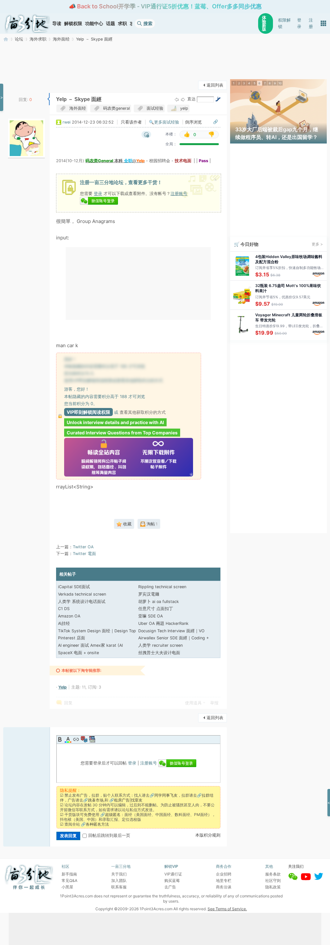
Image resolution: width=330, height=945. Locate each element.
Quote (84, 739)
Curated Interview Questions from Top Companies (122, 432)
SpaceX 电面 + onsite (78, 652)
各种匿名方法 (97, 824)
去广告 (170, 887)
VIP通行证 (173, 874)
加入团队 (119, 880)
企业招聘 (223, 874)
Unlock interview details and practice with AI (115, 422)
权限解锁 (284, 23)
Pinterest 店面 (71, 637)
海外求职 (38, 39)
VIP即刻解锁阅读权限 (88, 412)
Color (68, 739)
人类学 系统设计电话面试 (81, 601)
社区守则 (273, 880)
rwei (67, 122)
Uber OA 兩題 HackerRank (163, 623)
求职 (122, 23)
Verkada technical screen (82, 594)
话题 (110, 23)
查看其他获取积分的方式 (143, 412)
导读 (56, 23)
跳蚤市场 (95, 800)
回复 (68, 702)
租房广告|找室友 (128, 800)
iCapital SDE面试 (74, 586)
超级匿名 (113, 814)
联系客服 (119, 887)
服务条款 (273, 874)
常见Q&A (69, 880)
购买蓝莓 (172, 880)
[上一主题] (176, 99)
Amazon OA (69, 616)
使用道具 (193, 702)
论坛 (19, 39)
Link (76, 739)
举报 (214, 702)
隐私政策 (273, 887)
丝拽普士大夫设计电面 (159, 652)
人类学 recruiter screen (160, 645)
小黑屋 (67, 887)
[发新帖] (16, 84)
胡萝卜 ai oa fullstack (158, 601)
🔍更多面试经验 (164, 122)
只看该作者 (131, 122)
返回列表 (215, 85)
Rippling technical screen (162, 586)
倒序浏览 (193, 122)
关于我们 (119, 874)
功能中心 (94, 23)
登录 (299, 23)
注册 (311, 23)
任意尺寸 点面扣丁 (155, 608)
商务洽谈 (223, 887)
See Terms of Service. (227, 908)
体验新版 (264, 23)
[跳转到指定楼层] (217, 99)
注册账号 (178, 193)
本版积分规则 (207, 835)
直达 (191, 99)
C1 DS (64, 608)
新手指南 (69, 874)
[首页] (27, 23)
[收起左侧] (48, 99)
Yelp (62, 687)
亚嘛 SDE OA (150, 616)
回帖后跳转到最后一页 (109, 835)
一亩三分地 (5, 39)
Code (92, 739)
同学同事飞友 (166, 795)
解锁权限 (73, 23)
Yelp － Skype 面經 (94, 39)
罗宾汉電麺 (148, 594)
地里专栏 (223, 880)
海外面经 (61, 39)
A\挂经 (64, 623)
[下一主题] (183, 99)
